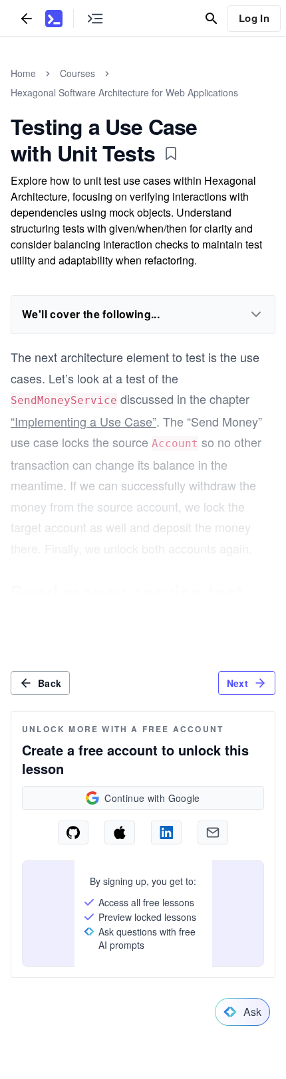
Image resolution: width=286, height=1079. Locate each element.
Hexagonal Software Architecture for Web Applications (124, 92)
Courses (77, 73)
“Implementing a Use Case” (83, 421)
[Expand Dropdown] (256, 314)
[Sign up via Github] (73, 832)
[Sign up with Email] (213, 832)
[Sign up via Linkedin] (166, 832)
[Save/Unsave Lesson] (171, 153)
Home (23, 73)
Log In (254, 18)
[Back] (27, 18)
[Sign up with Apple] (119, 832)
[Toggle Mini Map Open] (95, 18)
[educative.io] (54, 18)
